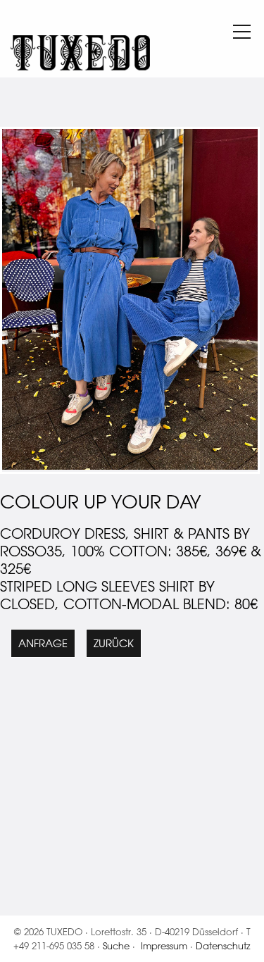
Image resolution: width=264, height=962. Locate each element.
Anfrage (43, 643)
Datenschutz (223, 945)
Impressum (164, 945)
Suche (116, 945)
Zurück (114, 643)
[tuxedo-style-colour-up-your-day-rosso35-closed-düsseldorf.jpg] (130, 466)
